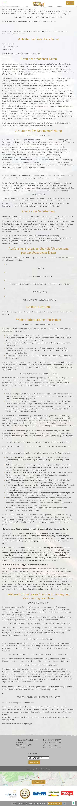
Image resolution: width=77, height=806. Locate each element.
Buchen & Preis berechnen (37, 803)
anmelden (34, 762)
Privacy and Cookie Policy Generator (45, 717)
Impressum (30, 769)
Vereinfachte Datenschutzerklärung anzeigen (17, 724)
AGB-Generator (35, 709)
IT (68, 3)
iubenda (45, 709)
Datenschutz (40, 769)
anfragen (21, 803)
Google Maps (39, 782)
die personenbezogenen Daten (17, 712)
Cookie (48, 769)
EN (72, 3)
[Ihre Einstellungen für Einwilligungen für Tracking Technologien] (73, 803)
